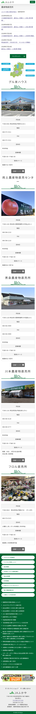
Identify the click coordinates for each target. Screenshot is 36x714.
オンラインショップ (12, 688)
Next (33, 677)
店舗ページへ (17, 171)
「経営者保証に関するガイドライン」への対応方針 (15, 623)
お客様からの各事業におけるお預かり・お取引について (17, 647)
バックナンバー (16, 56)
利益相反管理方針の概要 (9, 620)
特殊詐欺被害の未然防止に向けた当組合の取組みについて (18, 641)
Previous (2, 677)
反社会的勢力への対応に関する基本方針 (13, 608)
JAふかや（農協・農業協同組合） (7, 2)
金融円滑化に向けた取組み (10, 617)
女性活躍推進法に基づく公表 (10, 667)
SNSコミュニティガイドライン (11, 585)
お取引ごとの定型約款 (10, 595)
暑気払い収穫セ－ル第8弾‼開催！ (11, 49)
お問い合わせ (26, 688)
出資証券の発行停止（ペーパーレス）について (14, 644)
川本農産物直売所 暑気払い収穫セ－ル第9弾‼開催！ (18, 36)
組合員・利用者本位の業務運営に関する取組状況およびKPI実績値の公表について (18, 632)
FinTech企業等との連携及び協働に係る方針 (14, 625)
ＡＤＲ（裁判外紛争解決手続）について (12, 614)
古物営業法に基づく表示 (9, 661)
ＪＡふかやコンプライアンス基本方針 (12, 605)
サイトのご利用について (10, 562)
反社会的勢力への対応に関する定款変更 (13, 611)
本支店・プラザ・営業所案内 (11, 571)
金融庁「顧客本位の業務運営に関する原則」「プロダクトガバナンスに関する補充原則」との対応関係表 (18, 637)
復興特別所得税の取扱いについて (11, 602)
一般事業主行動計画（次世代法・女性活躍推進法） (16, 658)
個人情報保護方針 (9, 590)
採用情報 (6, 581)
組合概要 (6, 567)
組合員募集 (7, 576)
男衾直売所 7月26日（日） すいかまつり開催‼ (15, 42)
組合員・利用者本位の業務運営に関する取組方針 (16, 628)
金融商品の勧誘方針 (8, 650)
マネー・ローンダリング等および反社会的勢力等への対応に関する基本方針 (18, 654)
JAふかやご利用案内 (9, 557)
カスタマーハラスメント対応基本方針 (12, 664)
